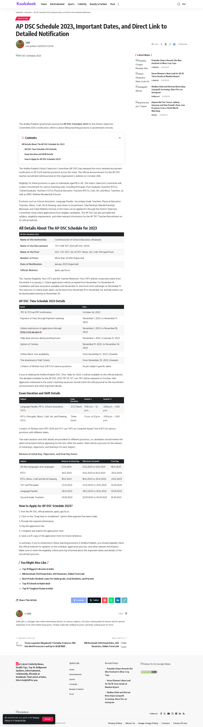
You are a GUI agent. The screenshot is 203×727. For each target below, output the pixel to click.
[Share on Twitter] (166, 44)
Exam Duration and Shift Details (39, 154)
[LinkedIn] (180, 714)
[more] (118, 4)
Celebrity (155, 67)
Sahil (28, 42)
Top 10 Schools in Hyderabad (36, 583)
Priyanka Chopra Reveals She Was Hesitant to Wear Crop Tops (119, 671)
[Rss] (183, 714)
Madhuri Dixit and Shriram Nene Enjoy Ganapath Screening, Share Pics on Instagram (168, 89)
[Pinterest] (176, 714)
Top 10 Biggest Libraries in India (38, 569)
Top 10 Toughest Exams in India (37, 588)
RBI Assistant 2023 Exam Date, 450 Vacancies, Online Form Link (53, 573)
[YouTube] (169, 714)
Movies (154, 115)
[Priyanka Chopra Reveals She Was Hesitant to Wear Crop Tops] (142, 64)
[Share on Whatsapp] (111, 600)
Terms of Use (20, 720)
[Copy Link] (170, 44)
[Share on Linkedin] (118, 600)
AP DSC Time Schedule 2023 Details (41, 149)
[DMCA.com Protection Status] (149, 671)
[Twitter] (164, 714)
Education (23, 18)
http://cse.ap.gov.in (31, 332)
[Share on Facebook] (161, 44)
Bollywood (155, 96)
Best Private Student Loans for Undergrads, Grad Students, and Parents (58, 578)
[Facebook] (161, 714)
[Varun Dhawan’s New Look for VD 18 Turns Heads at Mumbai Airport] (142, 77)
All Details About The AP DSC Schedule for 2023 (43, 144)
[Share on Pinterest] (105, 600)
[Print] (174, 44)
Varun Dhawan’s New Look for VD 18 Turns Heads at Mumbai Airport (117, 683)
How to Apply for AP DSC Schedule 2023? (43, 159)
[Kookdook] (26, 4)
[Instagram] (126, 614)
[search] (178, 4)
